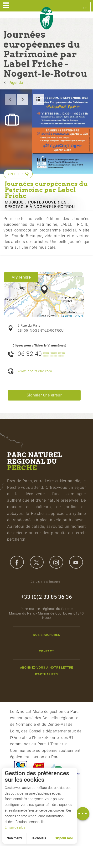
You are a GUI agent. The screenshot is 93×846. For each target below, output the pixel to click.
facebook (17, 562)
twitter (37, 562)
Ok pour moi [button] (64, 838)
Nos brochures (46, 635)
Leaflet (67, 315)
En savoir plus (15, 827)
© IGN (79, 315)
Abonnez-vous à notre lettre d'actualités (46, 671)
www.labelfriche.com (35, 371)
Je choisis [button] (38, 838)
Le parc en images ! (47, 581)
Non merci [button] (14, 838)
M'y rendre (21, 277)
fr (85, 8)
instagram (56, 562)
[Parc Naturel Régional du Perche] (46, 18)
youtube (76, 562)
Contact (46, 651)
